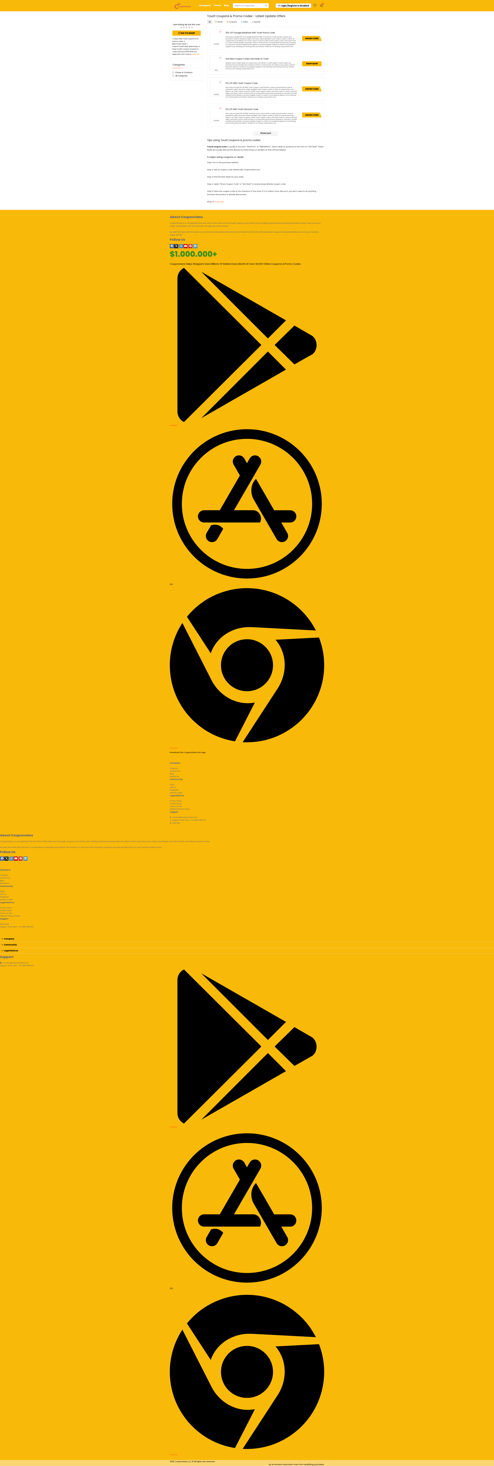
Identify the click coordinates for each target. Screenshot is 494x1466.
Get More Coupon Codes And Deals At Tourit (247, 58)
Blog (226, 5)
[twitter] (176, 246)
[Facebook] (172, 246)
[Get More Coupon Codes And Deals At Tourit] (216, 62)
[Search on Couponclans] (266, 5)
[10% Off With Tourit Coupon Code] (216, 86)
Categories (205, 5)
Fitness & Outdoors (183, 72)
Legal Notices (11, 950)
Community (10, 944)
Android (173, 425)
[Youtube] (185, 246)
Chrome (174, 748)
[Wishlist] (314, 5)
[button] (247, 939)
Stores (217, 5)
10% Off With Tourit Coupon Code (242, 83)
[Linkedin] (195, 246)
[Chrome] (247, 743)
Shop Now (312, 63)
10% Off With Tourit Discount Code (242, 109)
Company (9, 938)
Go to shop (187, 33)
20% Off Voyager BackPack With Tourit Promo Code (250, 32)
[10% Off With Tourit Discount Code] (216, 112)
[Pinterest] (190, 246)
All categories (181, 75)
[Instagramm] (181, 246)
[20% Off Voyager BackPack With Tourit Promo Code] (216, 36)
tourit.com (195, 54)
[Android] (247, 420)
